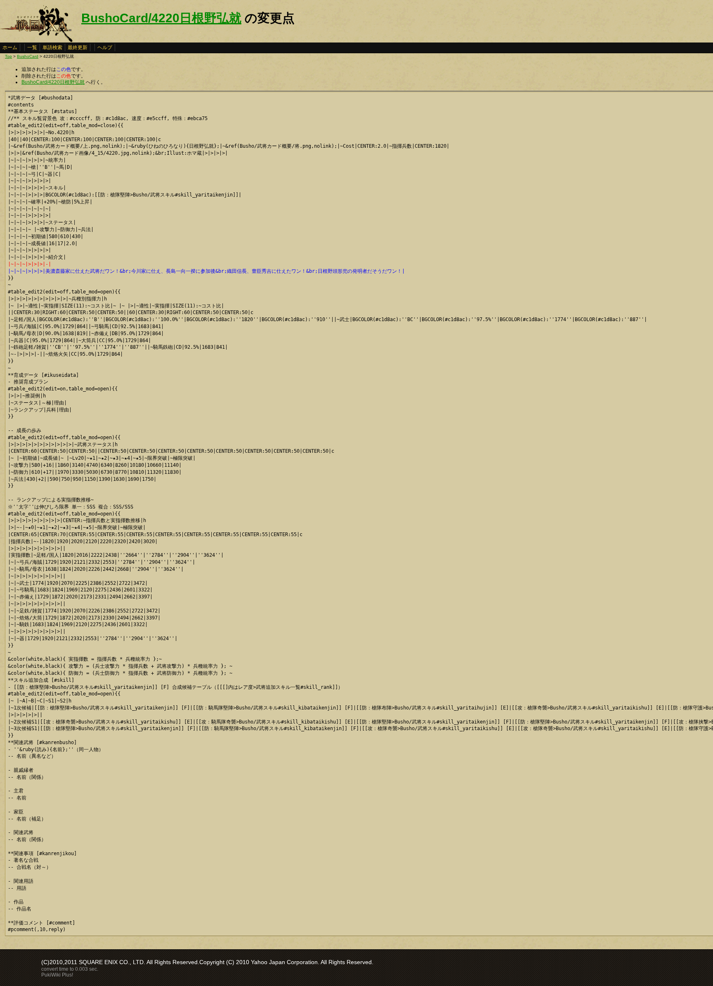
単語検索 (52, 47)
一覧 (32, 47)
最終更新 (77, 47)
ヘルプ (104, 47)
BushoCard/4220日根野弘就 (161, 18)
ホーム (9, 47)
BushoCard (27, 56)
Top (8, 56)
